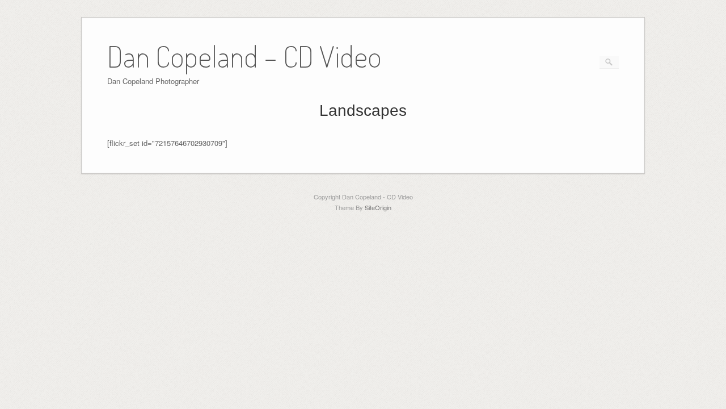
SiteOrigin (378, 207)
